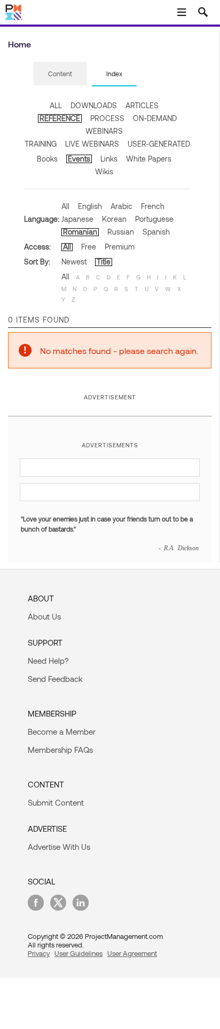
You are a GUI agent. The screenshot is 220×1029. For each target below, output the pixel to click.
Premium (120, 246)
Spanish (156, 231)
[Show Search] (202, 12)
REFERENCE (60, 118)
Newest (74, 261)
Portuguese (154, 218)
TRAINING (41, 143)
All (65, 206)
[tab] (60, 74)
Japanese (77, 218)
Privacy (39, 953)
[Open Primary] (181, 12)
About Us (44, 616)
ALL (56, 105)
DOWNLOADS (93, 105)
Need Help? (48, 660)
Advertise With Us (59, 846)
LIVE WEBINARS (92, 143)
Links (108, 158)
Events (79, 158)
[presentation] (60, 73)
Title (104, 261)
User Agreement (132, 953)
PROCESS (107, 118)
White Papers (148, 158)
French (152, 206)
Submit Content (56, 802)
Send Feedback (55, 679)
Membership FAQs (60, 749)
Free (88, 246)
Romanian (80, 231)
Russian (120, 231)
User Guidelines (78, 953)
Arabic (121, 206)
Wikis (104, 171)
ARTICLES (142, 105)
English (90, 206)
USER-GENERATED (159, 143)
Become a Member (62, 731)
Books (47, 158)
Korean (114, 218)
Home (19, 44)
